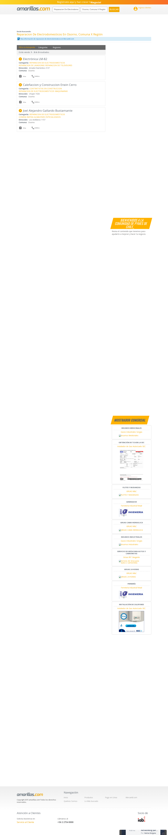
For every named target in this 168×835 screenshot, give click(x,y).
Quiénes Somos (70, 801)
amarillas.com (33, 8)
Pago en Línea (111, 797)
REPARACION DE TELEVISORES (58, 65)
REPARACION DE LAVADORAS (32, 65)
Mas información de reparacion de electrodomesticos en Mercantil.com (47, 39)
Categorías (43, 47)
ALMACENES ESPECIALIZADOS (47, 117)
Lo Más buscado (91, 801)
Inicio (66, 797)
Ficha (24, 76)
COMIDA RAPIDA (26, 117)
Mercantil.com (131, 797)
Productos (89, 797)
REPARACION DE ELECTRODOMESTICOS (47, 62)
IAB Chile (141, 819)
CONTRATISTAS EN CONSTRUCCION (45, 88)
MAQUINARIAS (61, 91)
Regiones (57, 47)
